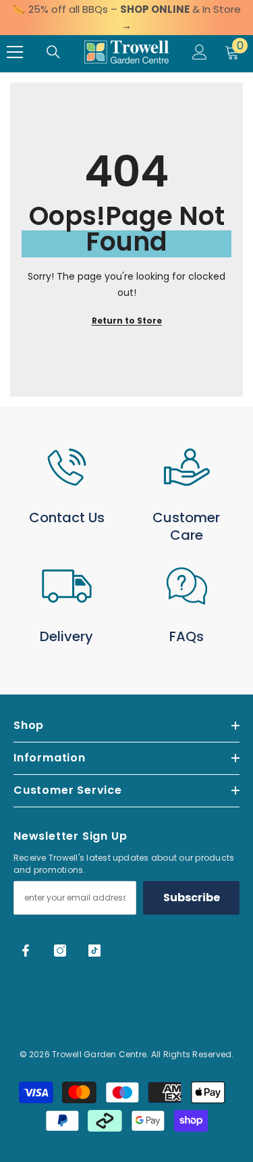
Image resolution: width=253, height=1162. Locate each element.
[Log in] (199, 52)
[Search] (53, 52)
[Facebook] (25, 950)
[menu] (15, 52)
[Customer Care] (187, 467)
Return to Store (127, 320)
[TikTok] (94, 950)
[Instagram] (60, 950)
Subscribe (191, 897)
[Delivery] (67, 586)
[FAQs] (187, 586)
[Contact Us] (67, 467)
